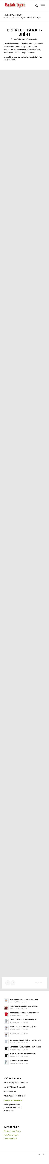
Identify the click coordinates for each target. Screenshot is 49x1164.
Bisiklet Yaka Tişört (13, 14)
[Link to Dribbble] (43, 1155)
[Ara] (35, 5)
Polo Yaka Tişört (11, 1134)
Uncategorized (10, 1138)
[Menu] (41, 5)
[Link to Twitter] (39, 1155)
